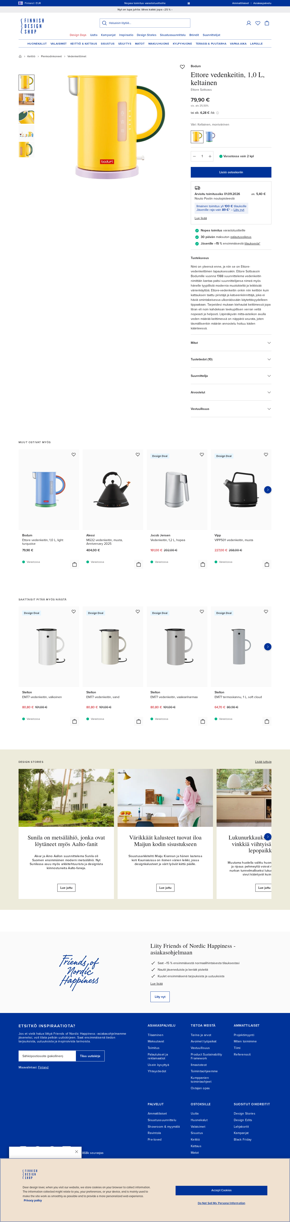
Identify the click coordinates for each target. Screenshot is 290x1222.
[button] (248, 23)
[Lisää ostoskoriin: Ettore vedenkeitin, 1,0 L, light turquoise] (74, 564)
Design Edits (243, 1120)
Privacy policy (33, 1200)
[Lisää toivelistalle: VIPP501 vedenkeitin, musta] (266, 454)
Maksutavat (156, 1041)
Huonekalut (37, 43)
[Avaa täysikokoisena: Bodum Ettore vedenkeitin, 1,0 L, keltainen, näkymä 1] (116, 127)
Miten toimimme (245, 1041)
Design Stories (146, 35)
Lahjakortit (241, 1127)
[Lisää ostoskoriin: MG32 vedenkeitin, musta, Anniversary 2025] (138, 564)
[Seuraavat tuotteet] (267, 489)
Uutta (93, 35)
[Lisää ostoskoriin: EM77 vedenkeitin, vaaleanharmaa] (202, 721)
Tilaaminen (155, 1035)
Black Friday (242, 1139)
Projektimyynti (244, 1035)
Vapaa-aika (238, 43)
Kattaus (196, 1146)
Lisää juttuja (263, 762)
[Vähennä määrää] (194, 156)
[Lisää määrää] (210, 156)
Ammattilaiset (157, 1113)
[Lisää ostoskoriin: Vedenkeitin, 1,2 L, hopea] (202, 564)
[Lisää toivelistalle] (182, 66)
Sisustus (108, 43)
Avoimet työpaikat (204, 1041)
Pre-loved (155, 1139)
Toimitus (154, 1048)
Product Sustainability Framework (206, 1056)
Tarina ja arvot (201, 1035)
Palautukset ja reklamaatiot (158, 1056)
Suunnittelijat (211, 35)
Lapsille (256, 43)
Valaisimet (59, 43)
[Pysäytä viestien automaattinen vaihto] (189, 3)
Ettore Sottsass (201, 90)
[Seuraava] (267, 836)
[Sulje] (77, 1152)
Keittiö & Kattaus (83, 43)
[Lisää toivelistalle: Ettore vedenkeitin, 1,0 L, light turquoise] (73, 454)
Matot (140, 43)
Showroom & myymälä (164, 1127)
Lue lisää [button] (201, 218)
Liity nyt (239, 210)
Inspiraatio (126, 35)
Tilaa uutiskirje (90, 1056)
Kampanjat (108, 35)
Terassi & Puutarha (211, 43)
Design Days (78, 35)
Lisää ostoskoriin (231, 172)
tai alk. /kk (203, 113)
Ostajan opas (200, 1088)
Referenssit (242, 1054)
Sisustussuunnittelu (173, 35)
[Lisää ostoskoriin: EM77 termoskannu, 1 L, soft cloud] (266, 721)
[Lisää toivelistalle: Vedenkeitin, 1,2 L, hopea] (202, 454)
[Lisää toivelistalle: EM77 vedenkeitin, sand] (137, 611)
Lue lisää (156, 984)
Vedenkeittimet (77, 56)
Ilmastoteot (199, 1065)
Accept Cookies (221, 1190)
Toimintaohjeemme (204, 1071)
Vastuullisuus (200, 1048)
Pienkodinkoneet (51, 56)
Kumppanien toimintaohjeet (201, 1080)
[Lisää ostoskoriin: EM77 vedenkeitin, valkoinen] (74, 721)
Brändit (194, 35)
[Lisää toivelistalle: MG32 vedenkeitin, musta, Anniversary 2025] (137, 454)
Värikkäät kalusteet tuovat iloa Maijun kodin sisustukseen (165, 840)
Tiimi (237, 1048)
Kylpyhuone (182, 43)
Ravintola (154, 1133)
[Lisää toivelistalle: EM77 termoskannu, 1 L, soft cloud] (266, 611)
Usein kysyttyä (158, 1065)
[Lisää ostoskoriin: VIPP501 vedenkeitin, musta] (266, 564)
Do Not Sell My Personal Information (221, 1203)
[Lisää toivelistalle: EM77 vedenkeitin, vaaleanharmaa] (202, 611)
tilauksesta (251, 243)
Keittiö (31, 56)
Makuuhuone (158, 43)
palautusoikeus (240, 237)
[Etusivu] (20, 56)
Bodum (196, 66)
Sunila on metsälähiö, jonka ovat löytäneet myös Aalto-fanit (66, 840)
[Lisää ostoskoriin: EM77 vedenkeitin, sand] (138, 721)
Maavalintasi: (28, 1067)
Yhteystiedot (157, 1071)
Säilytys (124, 43)
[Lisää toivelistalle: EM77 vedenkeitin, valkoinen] (73, 611)
